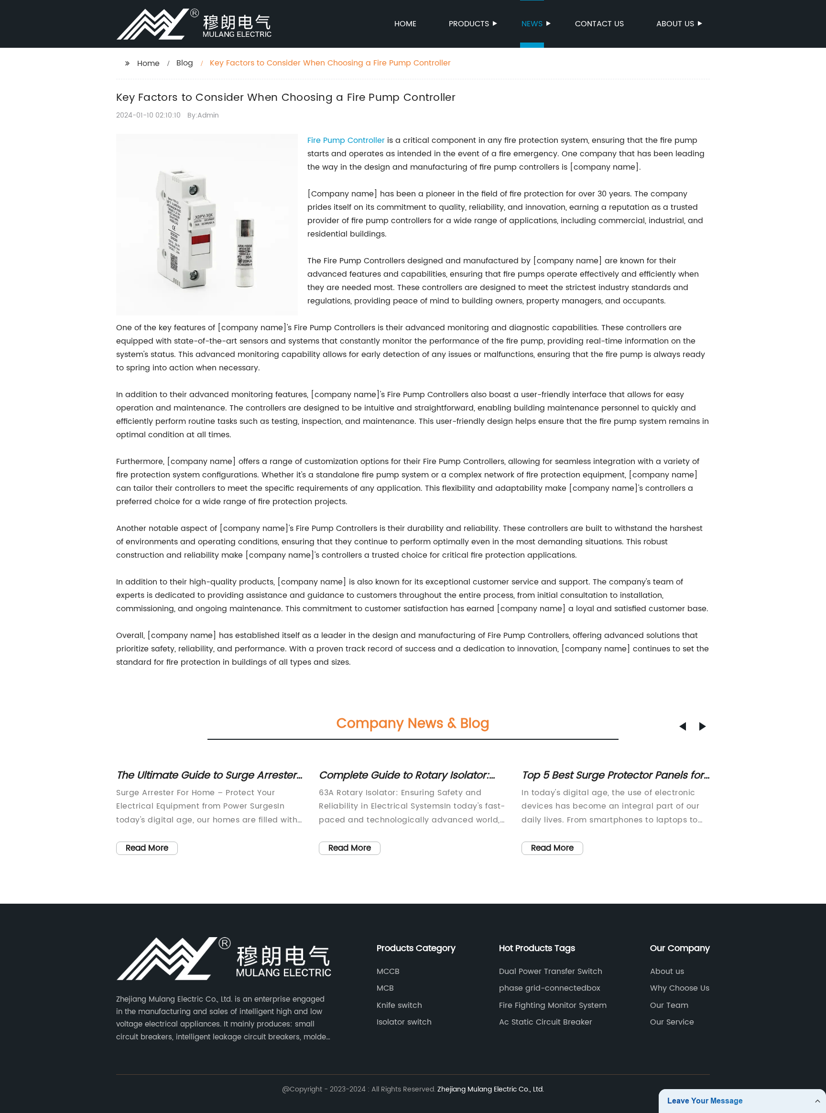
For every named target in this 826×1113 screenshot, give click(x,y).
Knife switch (399, 1005)
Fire (315, 140)
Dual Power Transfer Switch (550, 971)
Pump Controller (354, 140)
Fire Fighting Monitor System (553, 1005)
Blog (184, 63)
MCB (385, 988)
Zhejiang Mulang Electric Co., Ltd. (490, 1089)
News (532, 24)
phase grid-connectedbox (549, 988)
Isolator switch (404, 1022)
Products (469, 24)
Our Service (672, 1022)
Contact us (599, 24)
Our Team (669, 1005)
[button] (682, 726)
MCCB (388, 971)
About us (675, 24)
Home (405, 24)
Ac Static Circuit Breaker (545, 1022)
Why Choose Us (679, 988)
